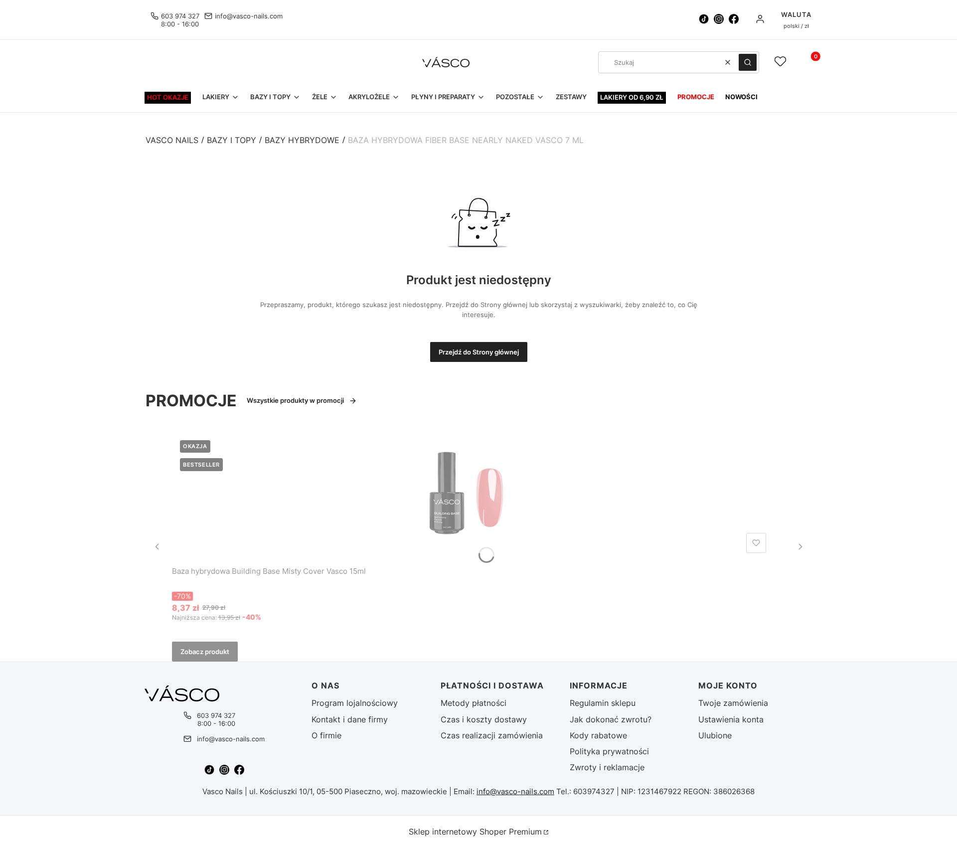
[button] (748, 62)
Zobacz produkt (204, 652)
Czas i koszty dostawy (484, 719)
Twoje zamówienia (733, 703)
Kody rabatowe (598, 735)
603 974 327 (180, 16)
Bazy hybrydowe (302, 140)
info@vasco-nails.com (249, 16)
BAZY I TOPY (231, 140)
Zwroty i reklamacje (607, 767)
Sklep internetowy (475, 832)
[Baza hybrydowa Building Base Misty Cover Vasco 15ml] (471, 494)
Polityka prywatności (609, 751)
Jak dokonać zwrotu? (610, 719)
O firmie (326, 735)
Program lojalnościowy (355, 703)
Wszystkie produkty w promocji (295, 400)
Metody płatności (473, 703)
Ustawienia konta (731, 719)
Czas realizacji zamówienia (492, 735)
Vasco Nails (172, 140)
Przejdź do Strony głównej (479, 352)
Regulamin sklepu (603, 703)
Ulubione (715, 735)
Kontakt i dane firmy (350, 719)
